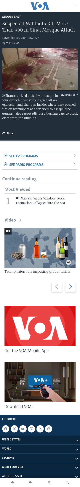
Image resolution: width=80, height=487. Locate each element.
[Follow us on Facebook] (5, 428)
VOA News (12, 43)
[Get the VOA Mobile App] (40, 326)
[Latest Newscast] (12, 482)
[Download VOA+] (40, 382)
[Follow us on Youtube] (22, 428)
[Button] (7, 134)
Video (10, 220)
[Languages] (49, 482)
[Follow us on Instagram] (31, 428)
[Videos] (30, 482)
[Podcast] (48, 428)
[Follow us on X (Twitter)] (14, 428)
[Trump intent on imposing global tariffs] (40, 248)
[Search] (67, 482)
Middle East (11, 17)
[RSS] (40, 428)
